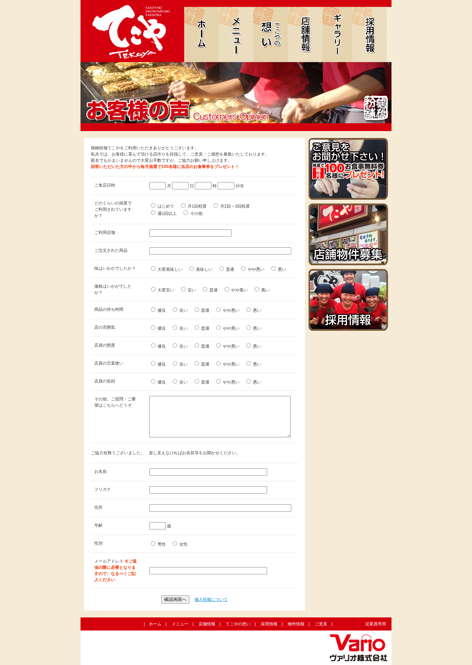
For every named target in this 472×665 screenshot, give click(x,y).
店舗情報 (207, 624)
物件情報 (296, 624)
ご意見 (321, 624)
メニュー (180, 624)
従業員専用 (375, 624)
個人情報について (211, 599)
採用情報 (269, 624)
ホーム (155, 624)
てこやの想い (238, 624)
